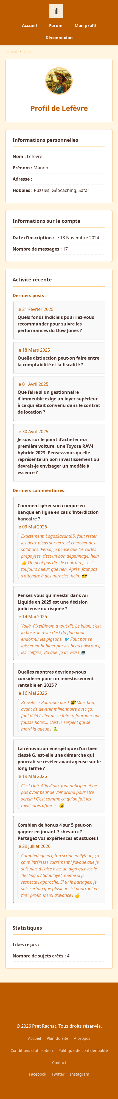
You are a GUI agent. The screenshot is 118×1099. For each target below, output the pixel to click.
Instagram (79, 1074)
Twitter (58, 1074)
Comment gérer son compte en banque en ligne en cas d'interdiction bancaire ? (58, 512)
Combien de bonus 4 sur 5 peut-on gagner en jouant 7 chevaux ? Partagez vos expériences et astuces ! (58, 831)
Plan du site (57, 1038)
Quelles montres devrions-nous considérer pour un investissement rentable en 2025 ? (56, 678)
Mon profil (85, 25)
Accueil (29, 25)
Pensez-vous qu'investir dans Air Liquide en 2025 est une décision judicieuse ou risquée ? (53, 602)
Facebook (37, 1074)
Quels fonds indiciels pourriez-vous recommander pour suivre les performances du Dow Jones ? (56, 323)
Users (28, 51)
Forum (56, 25)
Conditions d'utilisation (31, 1050)
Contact (59, 1062)
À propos (82, 1038)
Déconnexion (59, 37)
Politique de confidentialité (83, 1050)
